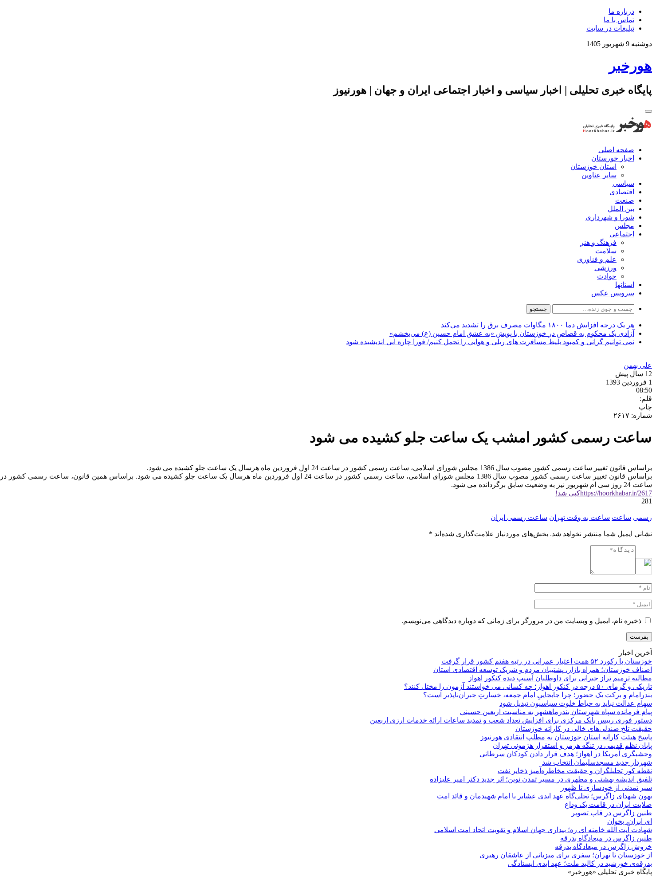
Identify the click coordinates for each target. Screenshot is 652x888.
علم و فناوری (597, 259)
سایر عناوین (599, 175)
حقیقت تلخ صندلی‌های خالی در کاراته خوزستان (583, 728)
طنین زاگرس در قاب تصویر (611, 813)
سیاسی (623, 183)
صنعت (624, 200)
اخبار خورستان (612, 158)
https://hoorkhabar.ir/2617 (603, 493)
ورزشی (605, 267)
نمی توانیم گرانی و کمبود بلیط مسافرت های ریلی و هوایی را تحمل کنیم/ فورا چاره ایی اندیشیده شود (490, 342)
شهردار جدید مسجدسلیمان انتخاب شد (597, 762)
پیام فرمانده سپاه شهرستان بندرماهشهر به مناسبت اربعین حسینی (556, 711)
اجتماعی (621, 234)
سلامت (606, 251)
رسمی (642, 517)
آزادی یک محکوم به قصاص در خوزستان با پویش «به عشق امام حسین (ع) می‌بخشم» (511, 333)
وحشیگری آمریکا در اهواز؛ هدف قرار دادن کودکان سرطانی (565, 754)
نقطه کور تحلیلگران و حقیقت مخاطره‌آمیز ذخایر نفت (575, 770)
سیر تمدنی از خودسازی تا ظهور (606, 787)
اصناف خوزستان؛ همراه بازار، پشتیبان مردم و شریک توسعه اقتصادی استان (542, 669)
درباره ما (621, 11)
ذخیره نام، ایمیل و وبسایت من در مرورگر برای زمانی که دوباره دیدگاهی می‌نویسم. (521, 621)
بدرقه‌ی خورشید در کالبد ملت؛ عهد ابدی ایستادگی (580, 863)
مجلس (624, 225)
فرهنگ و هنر (598, 242)
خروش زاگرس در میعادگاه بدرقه (603, 846)
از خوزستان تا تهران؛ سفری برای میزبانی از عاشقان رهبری (565, 855)
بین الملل (621, 208)
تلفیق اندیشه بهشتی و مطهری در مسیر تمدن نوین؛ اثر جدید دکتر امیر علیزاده (541, 779)
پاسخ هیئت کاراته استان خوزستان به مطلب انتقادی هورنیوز (566, 737)
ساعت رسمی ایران (519, 517)
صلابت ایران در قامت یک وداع (608, 804)
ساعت (621, 517)
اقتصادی (621, 192)
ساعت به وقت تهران (579, 517)
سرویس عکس (612, 293)
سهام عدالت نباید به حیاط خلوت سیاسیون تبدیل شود (575, 703)
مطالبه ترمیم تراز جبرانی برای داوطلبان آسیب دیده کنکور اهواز (560, 678)
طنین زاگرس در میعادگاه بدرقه (606, 838)
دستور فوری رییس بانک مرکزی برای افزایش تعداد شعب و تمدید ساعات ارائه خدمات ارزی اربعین (511, 720)
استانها (624, 284)
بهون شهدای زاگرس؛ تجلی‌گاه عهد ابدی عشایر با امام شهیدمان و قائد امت (544, 796)
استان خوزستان (593, 166)
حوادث (607, 276)
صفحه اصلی (616, 149)
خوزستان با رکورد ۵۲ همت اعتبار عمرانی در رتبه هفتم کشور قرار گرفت (546, 661)
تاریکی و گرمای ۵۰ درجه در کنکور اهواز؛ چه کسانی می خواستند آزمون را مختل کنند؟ (528, 686)
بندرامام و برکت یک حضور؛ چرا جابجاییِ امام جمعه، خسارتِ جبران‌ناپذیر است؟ (537, 695)
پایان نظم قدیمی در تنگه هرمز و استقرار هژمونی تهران (572, 745)
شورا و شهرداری (609, 217)
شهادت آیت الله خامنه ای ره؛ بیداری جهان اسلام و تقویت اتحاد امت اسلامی (543, 829)
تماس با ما (619, 20)
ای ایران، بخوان (629, 821)
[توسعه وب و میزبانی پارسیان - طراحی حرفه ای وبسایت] (630, 884)
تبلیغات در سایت (610, 28)
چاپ (645, 407)
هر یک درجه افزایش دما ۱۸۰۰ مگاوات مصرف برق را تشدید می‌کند (537, 325)
